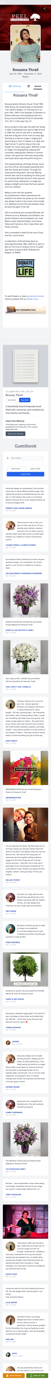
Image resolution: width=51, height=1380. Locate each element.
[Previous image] (5, 824)
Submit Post (25, 474)
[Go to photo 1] (24, 840)
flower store (32, 299)
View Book (12, 400)
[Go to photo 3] (26, 840)
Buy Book (24, 400)
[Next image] (45, 824)
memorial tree (35, 296)
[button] (25, 600)
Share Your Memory (15, 434)
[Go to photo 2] (25, 840)
